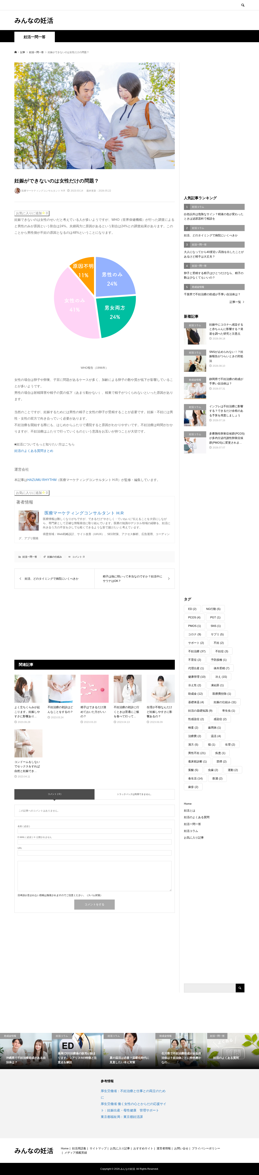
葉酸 (193, 770)
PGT (215, 617)
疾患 (220, 753)
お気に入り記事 (194, 837)
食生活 (195, 778)
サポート (196, 642)
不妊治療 (197, 651)
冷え (221, 676)
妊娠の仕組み (54, 556)
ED (192, 609)
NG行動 (213, 609)
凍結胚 (217, 685)
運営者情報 (164, 1148)
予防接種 (219, 659)
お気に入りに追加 (32, 213)
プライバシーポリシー (206, 1148)
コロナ (194, 634)
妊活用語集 (79, 1148)
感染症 (220, 719)
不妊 (219, 642)
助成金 (195, 693)
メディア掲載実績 (75, 1152)
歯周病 (214, 727)
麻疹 (193, 787)
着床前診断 (197, 761)
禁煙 (222, 761)
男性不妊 (197, 753)
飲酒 (217, 778)
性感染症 (196, 719)
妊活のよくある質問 (196, 817)
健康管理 (197, 676)
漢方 (193, 744)
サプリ (217, 634)
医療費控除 (221, 693)
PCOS (194, 617)
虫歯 (213, 770)
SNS (216, 625)
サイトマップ (98, 1148)
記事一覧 (235, 302)
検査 (193, 727)
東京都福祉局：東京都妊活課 (122, 1116)
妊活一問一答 (35, 37)
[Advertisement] (60, 624)
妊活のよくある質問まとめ (33, 450)
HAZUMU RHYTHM (41, 480)
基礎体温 (196, 702)
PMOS (194, 625)
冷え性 (194, 685)
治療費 (194, 736)
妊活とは (189, 810)
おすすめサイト (143, 1148)
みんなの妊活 (33, 20)
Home (188, 803)
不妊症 (221, 651)
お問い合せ (181, 1148)
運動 (233, 770)
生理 (230, 744)
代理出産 (196, 668)
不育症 (194, 659)
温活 (216, 736)
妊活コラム (191, 831)
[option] (26, 1051)
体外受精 (221, 668)
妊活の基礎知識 (200, 710)
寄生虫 (228, 710)
